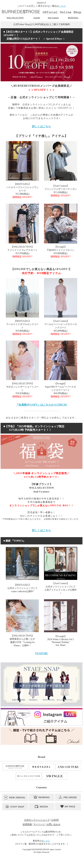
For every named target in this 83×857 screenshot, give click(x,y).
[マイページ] (68, 806)
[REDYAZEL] (41, 767)
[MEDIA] (41, 806)
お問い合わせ (53, 824)
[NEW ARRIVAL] (15, 797)
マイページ (39, 824)
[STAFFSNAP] (15, 806)
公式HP (55, 820)
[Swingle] (55, 776)
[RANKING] (41, 797)
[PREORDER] (68, 797)
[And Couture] (68, 767)
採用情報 (27, 824)
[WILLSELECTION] (28, 776)
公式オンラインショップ (37, 820)
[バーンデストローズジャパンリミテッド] (15, 767)
